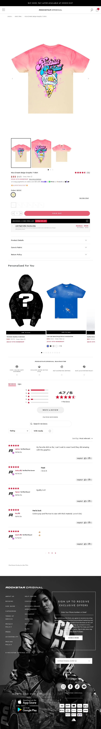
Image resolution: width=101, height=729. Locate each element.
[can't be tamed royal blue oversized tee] (66, 300)
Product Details (17, 240)
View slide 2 (50, 169)
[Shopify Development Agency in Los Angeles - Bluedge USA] (74, 719)
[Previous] (12, 78)
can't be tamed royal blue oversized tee (60, 336)
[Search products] (92, 10)
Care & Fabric (16, 247)
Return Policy (16, 254)
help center (30, 596)
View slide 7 (54, 352)
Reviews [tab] (12, 384)
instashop (29, 614)
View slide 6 (52, 352)
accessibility (12, 636)
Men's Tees (18, 16)
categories (11, 611)
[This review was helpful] (85, 458)
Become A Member (35, 179)
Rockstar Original (74, 693)
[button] (97, 9)
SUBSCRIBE (73, 638)
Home (10, 16)
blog (27, 629)
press (8, 632)
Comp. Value (26, 176)
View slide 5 (50, 352)
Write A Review (50, 410)
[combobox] (19, 431)
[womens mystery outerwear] (26, 301)
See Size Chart (84, 198)
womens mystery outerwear (16, 336)
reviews (9, 601)
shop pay (29, 634)
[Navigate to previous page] (46, 553)
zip (26, 648)
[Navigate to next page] (55, 553)
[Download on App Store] (27, 701)
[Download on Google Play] (27, 709)
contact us (30, 601)
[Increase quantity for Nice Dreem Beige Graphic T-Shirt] (21, 213)
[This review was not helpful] (89, 458)
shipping (29, 619)
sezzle (28, 643)
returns (29, 624)
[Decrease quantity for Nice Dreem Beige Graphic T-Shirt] (13, 213)
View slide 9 (59, 352)
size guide (10, 606)
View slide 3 (52, 169)
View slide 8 (57, 352)
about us (10, 596)
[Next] (88, 78)
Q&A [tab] (19, 384)
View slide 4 (48, 352)
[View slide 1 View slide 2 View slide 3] (50, 153)
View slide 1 (48, 169)
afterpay (29, 638)
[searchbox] (52, 423)
